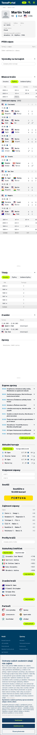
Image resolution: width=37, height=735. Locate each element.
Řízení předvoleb (18, 731)
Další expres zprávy (27, 438)
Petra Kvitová (5, 646)
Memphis (10, 195)
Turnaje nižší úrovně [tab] (22, 449)
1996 (3, 300)
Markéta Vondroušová (8, 649)
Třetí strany (10, 697)
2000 (4, 223)
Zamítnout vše (19, 726)
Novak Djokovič (6, 640)
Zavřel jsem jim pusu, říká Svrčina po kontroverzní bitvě (19, 395)
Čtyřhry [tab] (14, 277)
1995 (3, 303)
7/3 (16, 97)
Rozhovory (23, 646)
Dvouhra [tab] (5, 81)
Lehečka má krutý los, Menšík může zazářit (19, 409)
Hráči (4, 7)
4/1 (16, 219)
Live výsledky (10, 610)
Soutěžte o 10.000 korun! (18, 490)
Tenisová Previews (25, 643)
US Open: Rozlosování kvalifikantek (19, 430)
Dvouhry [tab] (5, 277)
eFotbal (25, 619)
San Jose (10, 171)
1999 (4, 226)
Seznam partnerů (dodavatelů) (12, 715)
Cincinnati (11, 104)
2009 (4, 286)
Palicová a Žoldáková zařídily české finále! (19, 401)
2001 (4, 219)
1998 (4, 229)
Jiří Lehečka (5, 643)
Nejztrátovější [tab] (19, 552)
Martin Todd (11, 7)
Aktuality (22, 640)
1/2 (26, 90)
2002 (4, 97)
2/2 (16, 223)
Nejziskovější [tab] (7, 552)
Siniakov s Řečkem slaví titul (16, 405)
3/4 (16, 90)
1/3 (16, 93)
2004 (4, 90)
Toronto (10, 156)
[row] (18, 90)
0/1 (26, 93)
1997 (3, 296)
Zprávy (25, 610)
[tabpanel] (18, 159)
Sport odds (27, 614)
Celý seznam (29, 599)
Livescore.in (10, 614)
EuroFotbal (9, 619)
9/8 (16, 229)
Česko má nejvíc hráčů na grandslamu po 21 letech (20, 420)
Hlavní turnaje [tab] (7, 449)
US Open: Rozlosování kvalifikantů (18, 434)
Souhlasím (18, 720)
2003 (4, 93)
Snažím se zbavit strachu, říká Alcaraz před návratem (20, 415)
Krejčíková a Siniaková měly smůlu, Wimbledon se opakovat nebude (19, 390)
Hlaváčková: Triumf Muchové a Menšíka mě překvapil (17, 426)
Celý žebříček (28, 574)
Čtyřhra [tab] (14, 81)
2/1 (26, 226)
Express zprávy (24, 649)
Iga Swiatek (5, 652)
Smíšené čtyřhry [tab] (25, 81)
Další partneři (29, 624)
